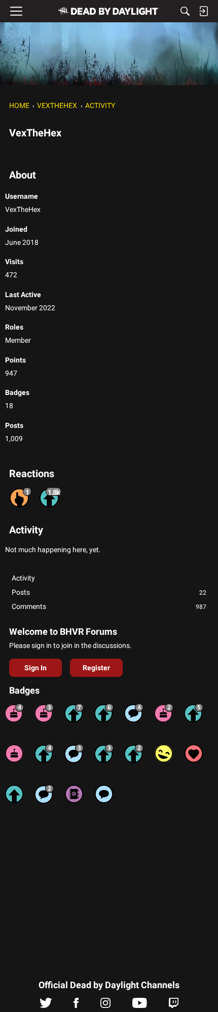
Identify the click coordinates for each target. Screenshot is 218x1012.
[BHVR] (109, 11)
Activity (23, 578)
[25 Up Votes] (133, 753)
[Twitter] (46, 1005)
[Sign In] (203, 11)
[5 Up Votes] (14, 794)
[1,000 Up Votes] (104, 712)
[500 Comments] (133, 712)
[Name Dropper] (74, 794)
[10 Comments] (44, 794)
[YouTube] (139, 1005)
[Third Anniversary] (44, 712)
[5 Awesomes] (193, 753)
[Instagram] (105, 1005)
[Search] (185, 11)
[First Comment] (104, 794)
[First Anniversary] (14, 753)
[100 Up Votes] (104, 753)
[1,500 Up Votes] (74, 712)
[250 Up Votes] (44, 753)
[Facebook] (76, 1005)
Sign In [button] (35, 668)
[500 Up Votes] (193, 712)
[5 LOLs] (163, 753)
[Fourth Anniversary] (14, 712)
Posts (109, 592)
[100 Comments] (74, 753)
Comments (109, 606)
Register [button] (96, 668)
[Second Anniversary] (163, 712)
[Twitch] (173, 1005)
